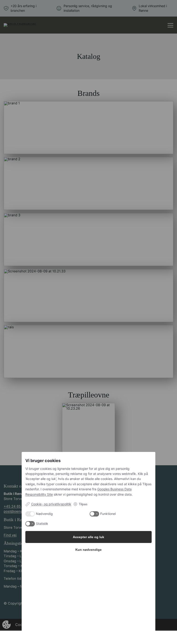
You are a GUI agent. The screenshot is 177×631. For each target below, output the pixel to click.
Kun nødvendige (88, 549)
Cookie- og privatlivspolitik (51, 504)
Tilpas (83, 504)
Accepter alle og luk (88, 537)
